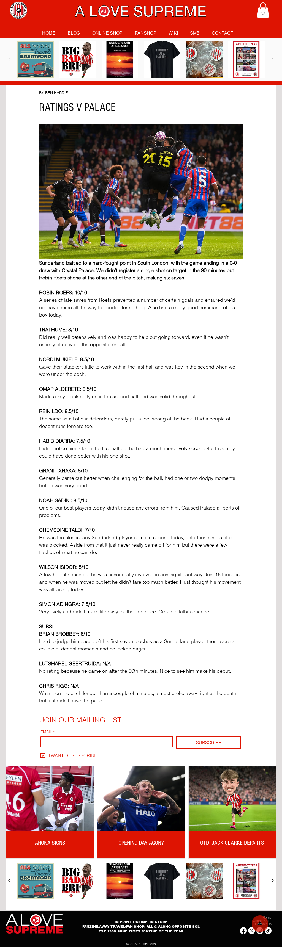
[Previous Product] (9, 59)
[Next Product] (272, 59)
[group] (141, 59)
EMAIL (47, 732)
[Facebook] (243, 930)
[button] (263, 10)
